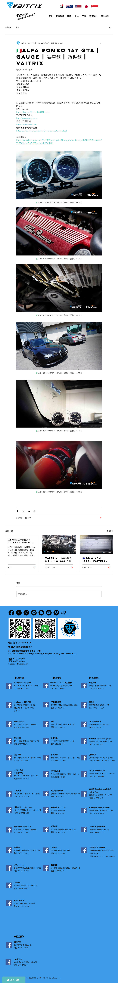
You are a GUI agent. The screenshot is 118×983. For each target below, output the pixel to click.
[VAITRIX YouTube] (49, 612)
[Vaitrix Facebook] (11, 612)
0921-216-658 (99, 727)
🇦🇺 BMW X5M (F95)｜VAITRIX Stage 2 (94, 560)
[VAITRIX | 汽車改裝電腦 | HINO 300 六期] (59, 544)
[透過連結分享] (34, 511)
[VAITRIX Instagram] (26, 612)
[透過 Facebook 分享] (17, 511)
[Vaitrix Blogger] (41, 612)
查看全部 (110, 531)
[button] (110, 27)
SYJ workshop (19, 865)
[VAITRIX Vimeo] (56, 612)
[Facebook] (9, 686)
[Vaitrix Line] (34, 612)
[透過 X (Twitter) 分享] (23, 511)
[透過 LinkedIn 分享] (29, 511)
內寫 (17, 27)
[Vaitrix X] (19, 612)
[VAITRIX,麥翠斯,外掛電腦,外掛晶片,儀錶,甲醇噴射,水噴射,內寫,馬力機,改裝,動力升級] (96, 544)
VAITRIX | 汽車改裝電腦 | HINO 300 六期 (58, 560)
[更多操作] (100, 43)
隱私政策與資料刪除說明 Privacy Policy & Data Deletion (21, 541)
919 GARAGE (19, 900)
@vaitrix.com (22, 664)
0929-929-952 (60, 727)
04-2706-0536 (60, 744)
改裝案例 (8, 27)
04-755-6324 (59, 796)
